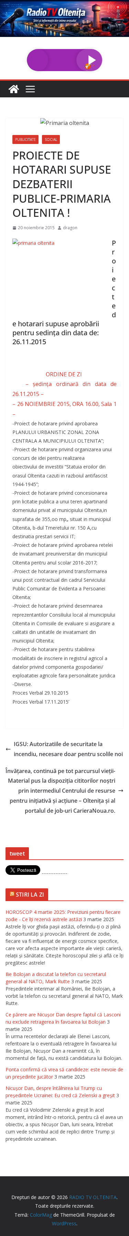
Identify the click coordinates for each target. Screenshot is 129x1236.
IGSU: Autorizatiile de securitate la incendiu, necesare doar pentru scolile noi (68, 749)
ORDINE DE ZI (64, 374)
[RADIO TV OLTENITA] (64, 5)
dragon (70, 228)
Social (51, 139)
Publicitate (25, 139)
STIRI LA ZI (30, 894)
